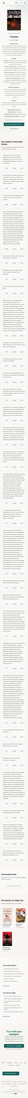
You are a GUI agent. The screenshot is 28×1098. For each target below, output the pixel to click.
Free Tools (11, 1065)
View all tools (6, 986)
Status (25, 1081)
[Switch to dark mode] (21, 3)
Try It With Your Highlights (14, 1046)
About (3, 1062)
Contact (17, 1065)
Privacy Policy (14, 1086)
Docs (21, 1062)
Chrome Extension (5, 1081)
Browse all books (14, 128)
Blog (25, 1062)
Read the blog (6, 1016)
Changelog (8, 1084)
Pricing (16, 1062)
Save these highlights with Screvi (13, 124)
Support (20, 1081)
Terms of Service (22, 1084)
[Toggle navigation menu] (24, 2)
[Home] (3, 2)
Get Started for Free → (10, 1073)
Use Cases (14, 1081)
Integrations (10, 1062)
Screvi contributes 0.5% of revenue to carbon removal (14, 1091)
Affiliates (14, 1084)
